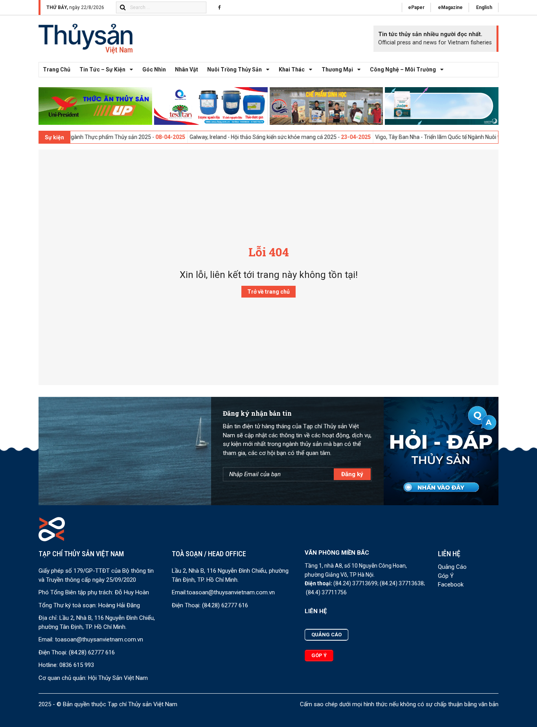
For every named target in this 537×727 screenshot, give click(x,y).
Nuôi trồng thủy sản (234, 69)
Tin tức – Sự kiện (102, 69)
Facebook (450, 584)
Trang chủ (56, 69)
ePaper (416, 7)
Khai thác (292, 69)
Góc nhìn (154, 69)
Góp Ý (446, 575)
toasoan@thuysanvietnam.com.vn (99, 639)
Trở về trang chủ (268, 292)
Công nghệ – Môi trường (403, 69)
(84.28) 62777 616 (92, 652)
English (484, 7)
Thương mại (337, 69)
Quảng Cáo (452, 566)
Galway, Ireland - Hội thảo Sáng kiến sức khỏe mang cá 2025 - (258, 137)
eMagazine (450, 7)
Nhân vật (186, 69)
